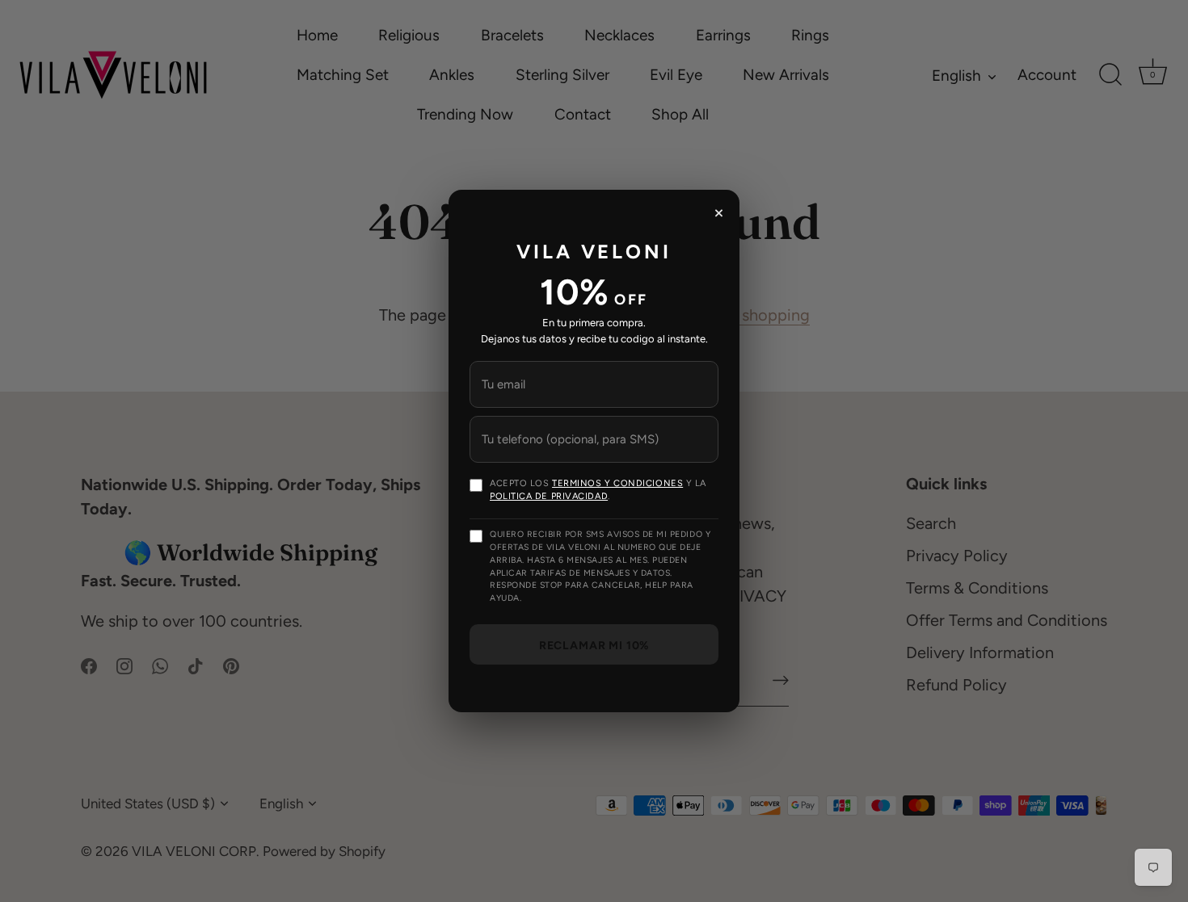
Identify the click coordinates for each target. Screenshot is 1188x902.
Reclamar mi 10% (594, 645)
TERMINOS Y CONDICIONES (617, 483)
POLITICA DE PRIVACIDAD (549, 496)
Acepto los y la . (598, 489)
